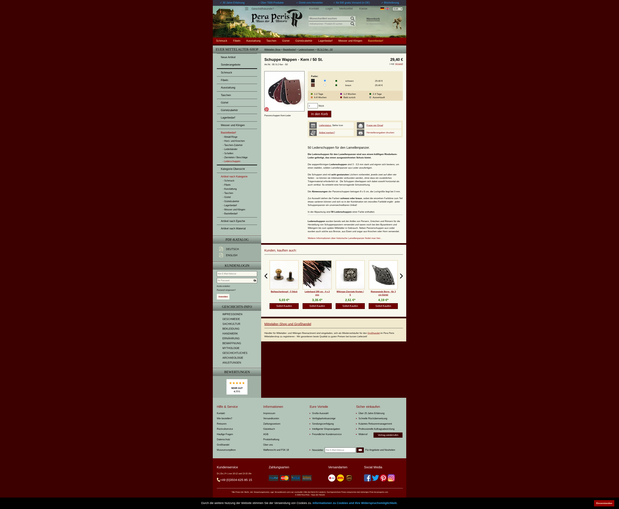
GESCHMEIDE (231, 319)
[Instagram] (391, 477)
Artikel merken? (327, 132)
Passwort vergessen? (226, 290)
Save (267, 109)
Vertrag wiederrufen (388, 435)
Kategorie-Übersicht (233, 168)
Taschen (271, 40)
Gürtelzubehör (303, 40)
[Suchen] (352, 18)
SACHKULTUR (231, 324)
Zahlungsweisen (271, 423)
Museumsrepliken (226, 449)
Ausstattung (253, 40)
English (231, 255)
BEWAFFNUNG (231, 343)
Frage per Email (375, 125)
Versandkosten (271, 418)
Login (329, 8)
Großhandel (374, 333)
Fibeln (236, 40)
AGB (265, 434)
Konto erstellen (223, 286)
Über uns (268, 444)
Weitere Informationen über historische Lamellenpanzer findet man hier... (345, 238)
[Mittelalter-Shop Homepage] (276, 18)
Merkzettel (346, 8)
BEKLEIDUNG (230, 328)
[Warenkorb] (397, 23)
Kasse (363, 8)
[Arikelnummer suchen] (352, 23)
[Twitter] (375, 477)
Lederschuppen (306, 49)
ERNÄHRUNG (231, 338)
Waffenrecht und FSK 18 (276, 449)
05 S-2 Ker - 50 (325, 49)
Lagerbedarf (325, 40)
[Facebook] (367, 477)
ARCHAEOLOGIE (232, 357)
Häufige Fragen (225, 434)
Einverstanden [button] (604, 503)
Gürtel (286, 40)
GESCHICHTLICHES (234, 353)
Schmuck (221, 40)
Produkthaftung (271, 439)
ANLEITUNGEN (231, 362)
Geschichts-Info (237, 307)
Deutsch (232, 249)
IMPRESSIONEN (232, 314)
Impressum (269, 413)
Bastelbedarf (289, 49)
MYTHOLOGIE (231, 348)
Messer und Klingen (350, 40)
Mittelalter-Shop (272, 49)
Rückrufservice (225, 428)
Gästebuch (269, 428)
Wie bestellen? (224, 418)
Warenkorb (373, 18)
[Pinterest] (383, 477)
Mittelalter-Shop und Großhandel (287, 324)
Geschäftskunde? (262, 8)
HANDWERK (230, 333)
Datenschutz (223, 439)
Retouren (221, 423)
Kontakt (314, 8)
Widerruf (363, 434)
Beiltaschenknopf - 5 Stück (284, 291)
